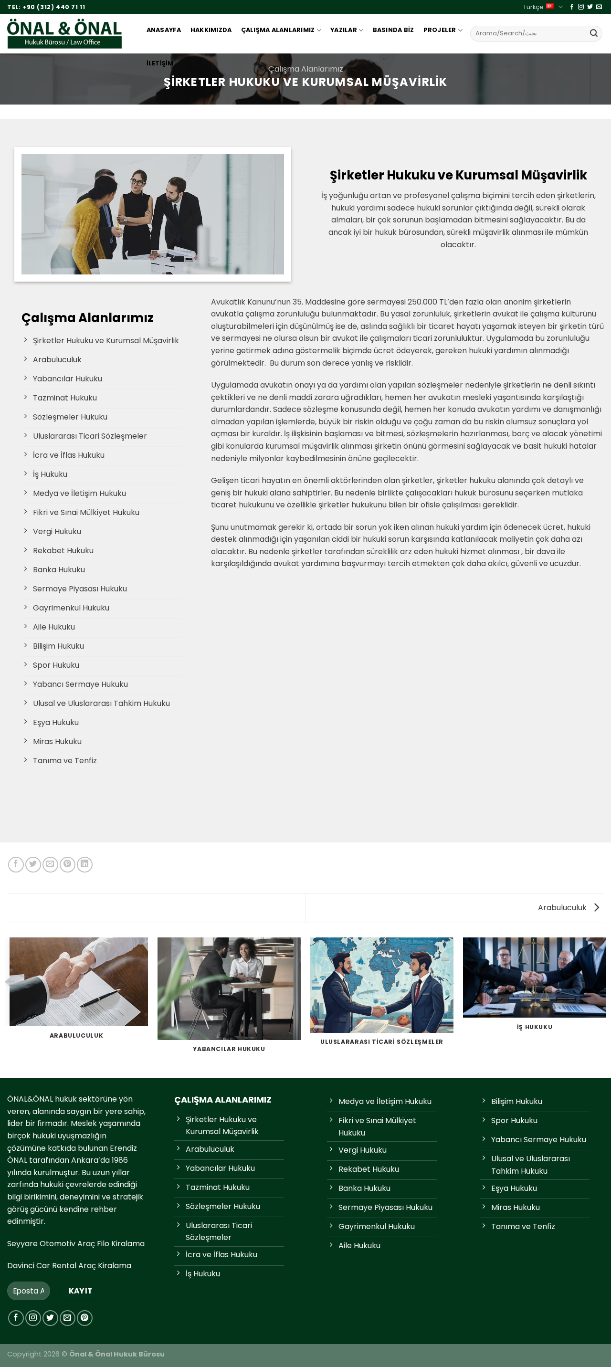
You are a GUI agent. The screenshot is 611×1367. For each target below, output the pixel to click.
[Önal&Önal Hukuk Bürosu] (67, 34)
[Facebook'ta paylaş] (16, 865)
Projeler (439, 30)
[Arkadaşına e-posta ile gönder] (50, 865)
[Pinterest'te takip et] (85, 1318)
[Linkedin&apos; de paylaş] (85, 865)
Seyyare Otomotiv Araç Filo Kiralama (76, 1243)
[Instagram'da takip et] (581, 7)
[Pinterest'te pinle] (67, 865)
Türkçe (533, 7)
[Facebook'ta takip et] (572, 7)
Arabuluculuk (563, 907)
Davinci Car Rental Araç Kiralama (69, 1265)
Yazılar (343, 30)
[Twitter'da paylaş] (33, 865)
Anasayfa (164, 30)
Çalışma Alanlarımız (278, 30)
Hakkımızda (211, 30)
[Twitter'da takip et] (590, 7)
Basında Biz (393, 30)
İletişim (160, 63)
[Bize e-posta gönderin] (599, 7)
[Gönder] (594, 33)
